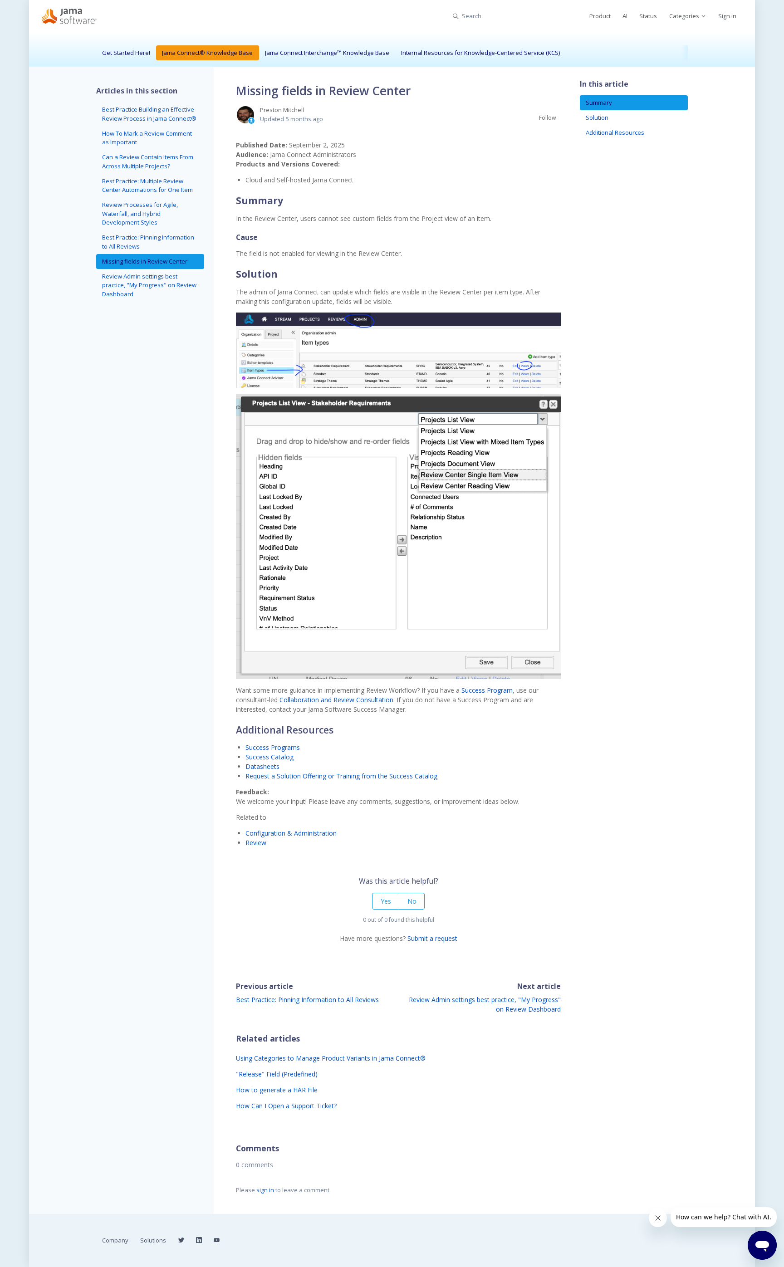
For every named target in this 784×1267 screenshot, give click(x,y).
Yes (386, 901)
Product (600, 16)
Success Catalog (269, 757)
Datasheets (262, 766)
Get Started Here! (126, 53)
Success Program (487, 690)
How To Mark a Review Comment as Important (147, 138)
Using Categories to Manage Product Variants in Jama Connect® (331, 1058)
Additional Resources (615, 132)
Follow (547, 118)
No (411, 901)
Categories (685, 16)
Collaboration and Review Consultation (335, 699)
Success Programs (272, 747)
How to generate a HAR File (277, 1090)
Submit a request (432, 938)
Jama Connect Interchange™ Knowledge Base (327, 53)
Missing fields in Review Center (144, 261)
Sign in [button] (727, 16)
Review (255, 842)
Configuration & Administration (291, 833)
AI (624, 16)
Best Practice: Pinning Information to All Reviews (307, 999)
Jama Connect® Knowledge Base (207, 53)
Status (648, 16)
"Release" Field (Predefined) (277, 1074)
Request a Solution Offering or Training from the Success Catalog (342, 776)
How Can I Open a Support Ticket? (286, 1105)
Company (115, 1240)
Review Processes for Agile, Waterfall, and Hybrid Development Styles (140, 213)
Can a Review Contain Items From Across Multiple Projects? (147, 161)
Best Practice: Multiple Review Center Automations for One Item (147, 185)
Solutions (153, 1240)
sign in (265, 1190)
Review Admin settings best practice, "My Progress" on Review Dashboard (149, 285)
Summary (599, 102)
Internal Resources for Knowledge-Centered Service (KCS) (480, 53)
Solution (597, 117)
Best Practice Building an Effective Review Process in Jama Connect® (149, 113)
